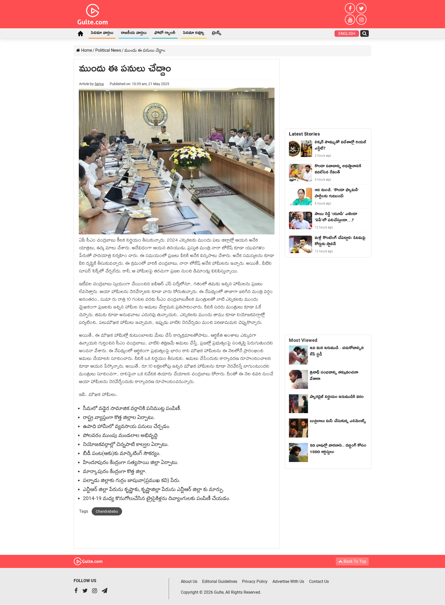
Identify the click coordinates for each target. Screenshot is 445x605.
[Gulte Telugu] (93, 13)
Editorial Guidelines (219, 581)
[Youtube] (350, 19)
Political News (108, 50)
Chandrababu (107, 511)
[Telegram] (104, 591)
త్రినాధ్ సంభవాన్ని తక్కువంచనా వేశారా (334, 376)
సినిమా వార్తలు (102, 34)
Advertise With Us (288, 581)
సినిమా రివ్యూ (193, 34)
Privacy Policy (255, 581)
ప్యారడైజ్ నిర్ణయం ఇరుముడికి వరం (337, 398)
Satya (99, 84)
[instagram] (361, 19)
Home (80, 33)
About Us (189, 581)
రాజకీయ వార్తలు (134, 34)
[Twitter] (361, 8)
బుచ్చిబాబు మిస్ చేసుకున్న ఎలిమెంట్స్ (338, 422)
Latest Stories (304, 134)
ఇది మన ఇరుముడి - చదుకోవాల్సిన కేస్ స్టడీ (337, 352)
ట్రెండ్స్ (216, 34)
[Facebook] (350, 8)
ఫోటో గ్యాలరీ (164, 34)
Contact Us (319, 581)
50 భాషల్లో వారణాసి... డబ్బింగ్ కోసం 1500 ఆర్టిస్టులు (338, 449)
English (346, 33)
